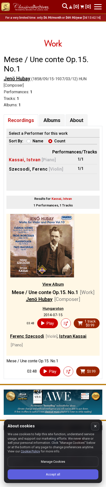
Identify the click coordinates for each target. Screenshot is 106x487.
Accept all (53, 474)
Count (59, 141)
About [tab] (76, 120)
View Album (53, 284)
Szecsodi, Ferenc (28, 169)
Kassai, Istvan (25, 159)
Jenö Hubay (17, 78)
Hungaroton (53, 308)
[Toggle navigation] (98, 6)
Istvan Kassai (73, 336)
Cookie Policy (30, 451)
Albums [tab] (51, 120)
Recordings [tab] (21, 120)
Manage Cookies (53, 461)
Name (38, 141)
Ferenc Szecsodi (27, 336)
